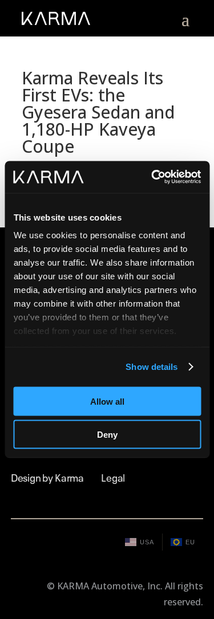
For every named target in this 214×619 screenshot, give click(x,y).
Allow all (107, 401)
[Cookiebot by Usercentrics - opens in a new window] (152, 177)
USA (147, 542)
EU (190, 542)
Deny (107, 434)
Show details (151, 367)
